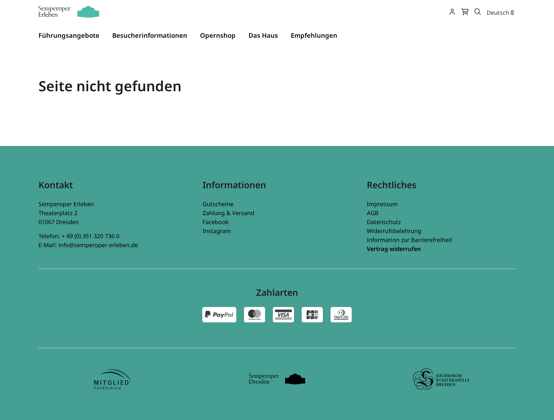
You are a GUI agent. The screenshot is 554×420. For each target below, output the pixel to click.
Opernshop (218, 35)
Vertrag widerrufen (394, 249)
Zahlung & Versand (228, 213)
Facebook (216, 222)
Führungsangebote (68, 35)
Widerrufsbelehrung (394, 231)
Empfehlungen (314, 35)
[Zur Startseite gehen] (68, 12)
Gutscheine (218, 204)
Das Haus (263, 35)
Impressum (382, 204)
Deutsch (498, 12)
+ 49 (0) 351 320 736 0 (90, 236)
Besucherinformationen (149, 35)
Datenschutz (384, 222)
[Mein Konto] (452, 12)
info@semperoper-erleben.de (98, 245)
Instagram (217, 231)
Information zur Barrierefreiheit (409, 240)
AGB (373, 213)
